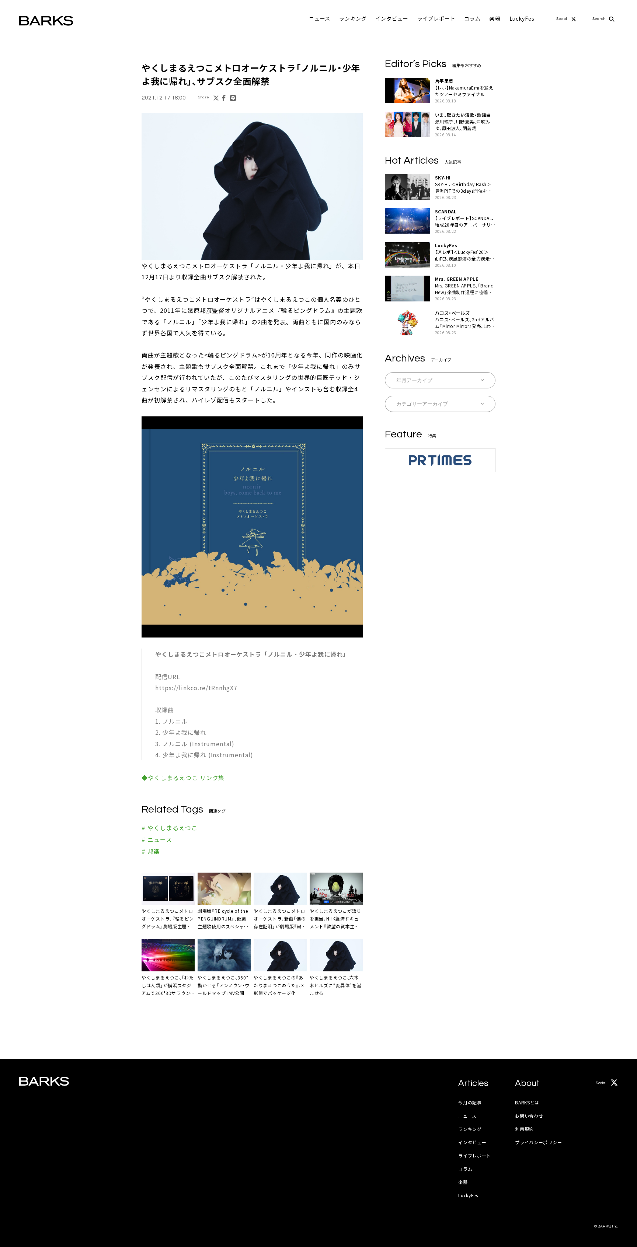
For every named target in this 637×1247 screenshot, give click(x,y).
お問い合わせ (529, 1115)
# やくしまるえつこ (170, 827)
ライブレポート (436, 18)
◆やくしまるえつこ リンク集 (183, 777)
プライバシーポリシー (538, 1142)
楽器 (495, 18)
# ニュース (157, 839)
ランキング (352, 18)
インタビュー (391, 18)
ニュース (319, 18)
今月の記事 (470, 1102)
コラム (472, 18)
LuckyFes (522, 18)
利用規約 (524, 1129)
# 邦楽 (151, 851)
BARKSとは (527, 1102)
